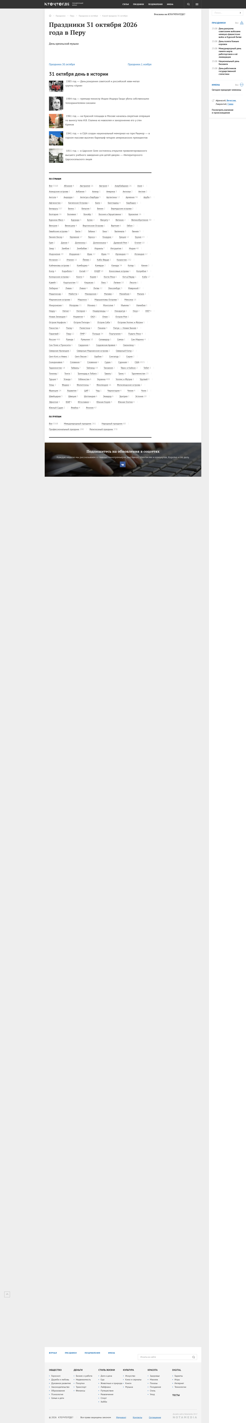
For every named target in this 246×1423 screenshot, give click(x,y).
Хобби (104, 1401)
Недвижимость (83, 1379)
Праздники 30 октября (62, 64)
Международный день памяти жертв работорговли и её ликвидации (230, 52)
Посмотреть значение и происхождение (222, 111)
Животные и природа (111, 1383)
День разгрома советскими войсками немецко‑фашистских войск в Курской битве (230, 32)
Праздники (60, 16)
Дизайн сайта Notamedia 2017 (185, 1414)
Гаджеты (179, 1375)
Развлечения (107, 1394)
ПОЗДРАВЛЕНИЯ (92, 1353)
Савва (230, 104)
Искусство (130, 1375)
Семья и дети (57, 1398)
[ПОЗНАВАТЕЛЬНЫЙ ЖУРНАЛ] (56, 5)
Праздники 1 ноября (139, 64)
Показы (154, 1383)
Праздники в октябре (88, 16)
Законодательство (60, 1386)
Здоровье (155, 1375)
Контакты (137, 1417)
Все (236, 22)
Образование (58, 1390)
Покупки (80, 1383)
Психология (57, 1394)
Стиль (152, 1390)
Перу (72, 16)
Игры (177, 1379)
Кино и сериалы (133, 1379)
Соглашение (155, 1417)
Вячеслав (231, 100)
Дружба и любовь (60, 1379)
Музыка (129, 1386)
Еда (102, 1379)
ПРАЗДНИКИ (71, 1353)
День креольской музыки (64, 43)
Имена (170, 4)
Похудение (155, 1386)
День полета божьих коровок (229, 43)
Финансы (80, 1390)
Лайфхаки (106, 1386)
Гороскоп (56, 1375)
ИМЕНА (111, 1353)
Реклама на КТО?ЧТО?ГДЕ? (169, 14)
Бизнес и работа (84, 1375)
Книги (128, 1383)
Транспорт (81, 1386)
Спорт (104, 1398)
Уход (152, 1394)
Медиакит (121, 1417)
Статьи (125, 4)
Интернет (179, 1383)
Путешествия (107, 1390)
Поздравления (155, 4)
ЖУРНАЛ (53, 1353)
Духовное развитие (61, 1383)
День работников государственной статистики (227, 71)
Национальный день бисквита (229, 62)
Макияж (154, 1379)
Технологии (180, 1386)
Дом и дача (106, 1375)
